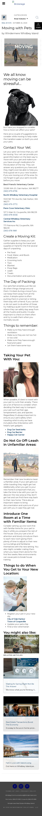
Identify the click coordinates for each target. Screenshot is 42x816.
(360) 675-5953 (16, 799)
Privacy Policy (28, 791)
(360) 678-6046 (11, 215)
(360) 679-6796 (10, 191)
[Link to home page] (21, 3)
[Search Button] (37, 17)
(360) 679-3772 (11, 204)
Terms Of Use (12, 791)
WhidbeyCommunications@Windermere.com (21, 795)
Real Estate (6, 23)
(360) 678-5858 (32, 799)
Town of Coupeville (16, 621)
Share (38, 27)
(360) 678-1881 (10, 231)
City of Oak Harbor (16, 619)
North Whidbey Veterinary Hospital (20, 195)
